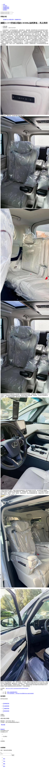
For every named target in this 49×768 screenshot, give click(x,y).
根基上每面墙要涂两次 (12, 692)
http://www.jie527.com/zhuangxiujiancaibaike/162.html (17, 688)
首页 (4, 4)
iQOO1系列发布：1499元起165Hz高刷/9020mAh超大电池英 (20, 693)
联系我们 (5, 9)
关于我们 (5, 5)
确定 (13, 755)
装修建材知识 (6, 7)
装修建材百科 (6, 8)
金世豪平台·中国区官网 (8, 19)
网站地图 (3, 724)
